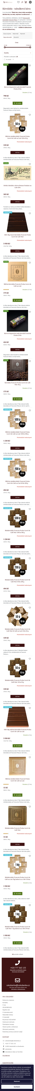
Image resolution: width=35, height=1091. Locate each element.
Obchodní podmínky (8, 1029)
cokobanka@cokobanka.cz (18, 985)
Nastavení (17, 1081)
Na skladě (9, 59)
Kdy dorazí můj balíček (9, 1019)
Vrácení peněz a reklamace (10, 1027)
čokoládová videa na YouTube (14, 1052)
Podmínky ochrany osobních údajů (12, 1032)
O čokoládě (6, 1017)
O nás (4, 1005)
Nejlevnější (15, 33)
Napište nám (6, 1010)
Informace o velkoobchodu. (18, 989)
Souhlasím (17, 1087)
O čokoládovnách (8, 1012)
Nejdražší (22, 33)
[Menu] (30, 2)
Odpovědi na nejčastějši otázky (18, 970)
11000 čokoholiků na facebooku (14, 1046)
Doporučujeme (7, 33)
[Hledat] (22, 2)
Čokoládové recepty (8, 1024)
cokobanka (8, 1049)
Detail (17, 152)
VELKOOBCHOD (7, 1007)
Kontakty (5, 1002)
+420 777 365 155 (18, 967)
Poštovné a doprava (8, 1000)
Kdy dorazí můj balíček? (18, 971)
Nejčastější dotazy (8, 1015)
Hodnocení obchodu (8, 1022)
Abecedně (16, 37)
